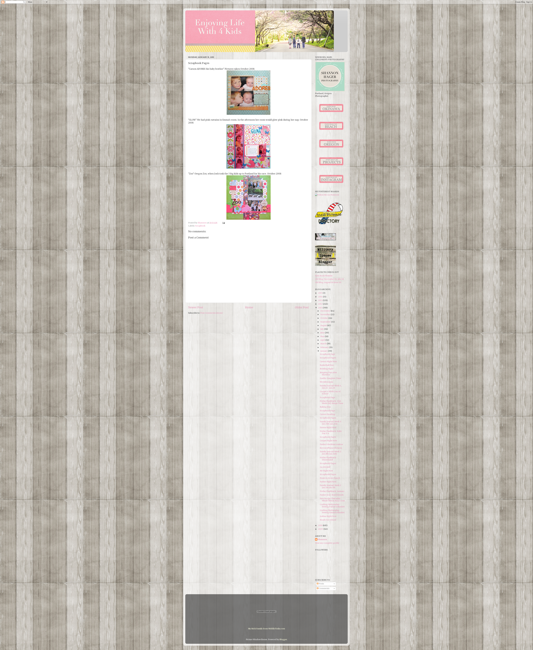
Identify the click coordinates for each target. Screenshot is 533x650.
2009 (320, 529)
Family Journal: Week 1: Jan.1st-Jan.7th (330, 486)
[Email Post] (223, 223)
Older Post (302, 307)
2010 (320, 525)
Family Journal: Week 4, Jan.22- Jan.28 (330, 387)
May (322, 336)
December (325, 311)
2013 (320, 300)
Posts (321, 584)
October (324, 318)
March (323, 343)
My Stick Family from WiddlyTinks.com (266, 629)
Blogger (283, 639)
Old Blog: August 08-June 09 (328, 282)
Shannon (322, 539)
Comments (323, 588)
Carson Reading (327, 414)
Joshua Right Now (328, 516)
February (324, 347)
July (322, 329)
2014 (320, 297)
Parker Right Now (328, 482)
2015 (320, 293)
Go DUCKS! (325, 467)
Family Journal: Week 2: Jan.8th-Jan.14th (330, 452)
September (325, 322)
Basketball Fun (327, 365)
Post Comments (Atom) (211, 313)
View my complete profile (327, 543)
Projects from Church (330, 478)
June (322, 333)
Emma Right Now (328, 427)
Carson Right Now (328, 361)
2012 (320, 304)
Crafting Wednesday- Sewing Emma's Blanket (332, 511)
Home (249, 307)
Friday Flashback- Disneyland (328, 458)
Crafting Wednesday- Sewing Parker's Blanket (332, 505)
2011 (320, 308)
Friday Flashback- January (332, 491)
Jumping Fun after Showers (328, 373)
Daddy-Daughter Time (330, 378)
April (322, 340)
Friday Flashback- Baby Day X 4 (331, 432)
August (323, 325)
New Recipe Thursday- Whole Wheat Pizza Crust (332, 499)
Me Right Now (326, 471)
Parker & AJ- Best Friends (332, 495)
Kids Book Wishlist (323, 276)
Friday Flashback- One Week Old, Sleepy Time (331, 402)
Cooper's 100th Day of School (330, 392)
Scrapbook (200, 226)
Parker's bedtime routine (331, 444)
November (325, 314)
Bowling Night (326, 369)
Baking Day (325, 407)
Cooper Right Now (328, 440)
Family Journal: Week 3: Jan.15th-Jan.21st (330, 422)
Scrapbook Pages (328, 358)
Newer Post (195, 307)
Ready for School (328, 520)
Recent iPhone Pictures (331, 448)
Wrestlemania (326, 382)
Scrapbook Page (327, 354)
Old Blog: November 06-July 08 (329, 279)
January (324, 351)
